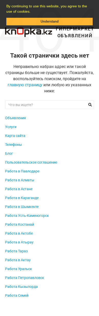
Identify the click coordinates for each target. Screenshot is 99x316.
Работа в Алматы (19, 180)
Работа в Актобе (19, 233)
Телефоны (13, 145)
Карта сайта (15, 136)
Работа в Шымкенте (22, 207)
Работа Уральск (18, 269)
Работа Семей (16, 295)
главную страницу (25, 84)
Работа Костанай (19, 224)
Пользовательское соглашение (31, 162)
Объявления (15, 118)
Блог (9, 153)
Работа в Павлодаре (22, 171)
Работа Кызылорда (21, 287)
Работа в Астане (18, 189)
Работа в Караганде (22, 198)
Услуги (10, 127)
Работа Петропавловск (24, 278)
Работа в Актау (18, 260)
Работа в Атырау (19, 242)
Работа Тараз (16, 251)
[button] (32, 12)
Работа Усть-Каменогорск (27, 216)
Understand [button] (50, 21)
